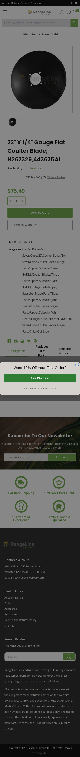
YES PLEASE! (40, 378)
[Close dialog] (77, 364)
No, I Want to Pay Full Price (40, 389)
